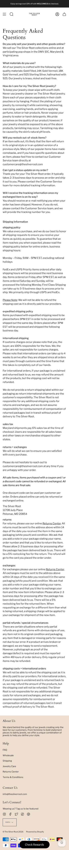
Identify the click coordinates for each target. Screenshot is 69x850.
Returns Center (52, 523)
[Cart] (64, 14)
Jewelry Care (9, 766)
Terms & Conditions (13, 777)
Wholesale (8, 755)
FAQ (5, 749)
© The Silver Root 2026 (13, 832)
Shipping (7, 760)
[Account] (57, 14)
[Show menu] (4, 14)
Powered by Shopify (35, 832)
